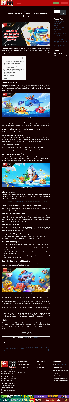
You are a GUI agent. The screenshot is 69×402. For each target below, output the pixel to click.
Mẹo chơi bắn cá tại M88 (9, 75)
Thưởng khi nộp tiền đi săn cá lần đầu (13, 70)
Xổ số (42, 3)
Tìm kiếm (56, 8)
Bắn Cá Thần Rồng (18, 201)
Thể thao (36, 3)
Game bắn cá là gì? (8, 60)
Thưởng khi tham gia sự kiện (11, 72)
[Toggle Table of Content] (22, 58)
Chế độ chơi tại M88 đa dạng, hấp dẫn (13, 66)
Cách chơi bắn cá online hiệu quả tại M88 (12, 77)
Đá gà (30, 3)
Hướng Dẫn (48, 3)
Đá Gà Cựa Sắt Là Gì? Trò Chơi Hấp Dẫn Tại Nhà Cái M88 (60, 35)
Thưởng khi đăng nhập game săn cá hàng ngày (15, 73)
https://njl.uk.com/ (61, 364)
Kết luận (5, 78)
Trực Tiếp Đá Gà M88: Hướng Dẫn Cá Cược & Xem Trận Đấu (60, 41)
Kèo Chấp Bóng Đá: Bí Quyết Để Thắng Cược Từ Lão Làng (60, 29)
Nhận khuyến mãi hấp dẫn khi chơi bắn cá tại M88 (14, 69)
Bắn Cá (18, 3)
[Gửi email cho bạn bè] (26, 333)
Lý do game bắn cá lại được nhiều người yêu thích (14, 61)
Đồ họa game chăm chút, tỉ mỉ (11, 64)
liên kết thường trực (34, 337)
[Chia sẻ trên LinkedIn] (31, 333)
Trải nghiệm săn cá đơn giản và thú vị (13, 63)
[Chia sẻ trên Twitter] (23, 333)
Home (3, 9)
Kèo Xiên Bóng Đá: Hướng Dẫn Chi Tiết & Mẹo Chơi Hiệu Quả (60, 23)
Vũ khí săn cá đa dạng (10, 67)
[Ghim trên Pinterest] (28, 333)
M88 (2, 369)
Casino (24, 3)
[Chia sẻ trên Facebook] (21, 333)
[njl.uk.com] (7, 3)
